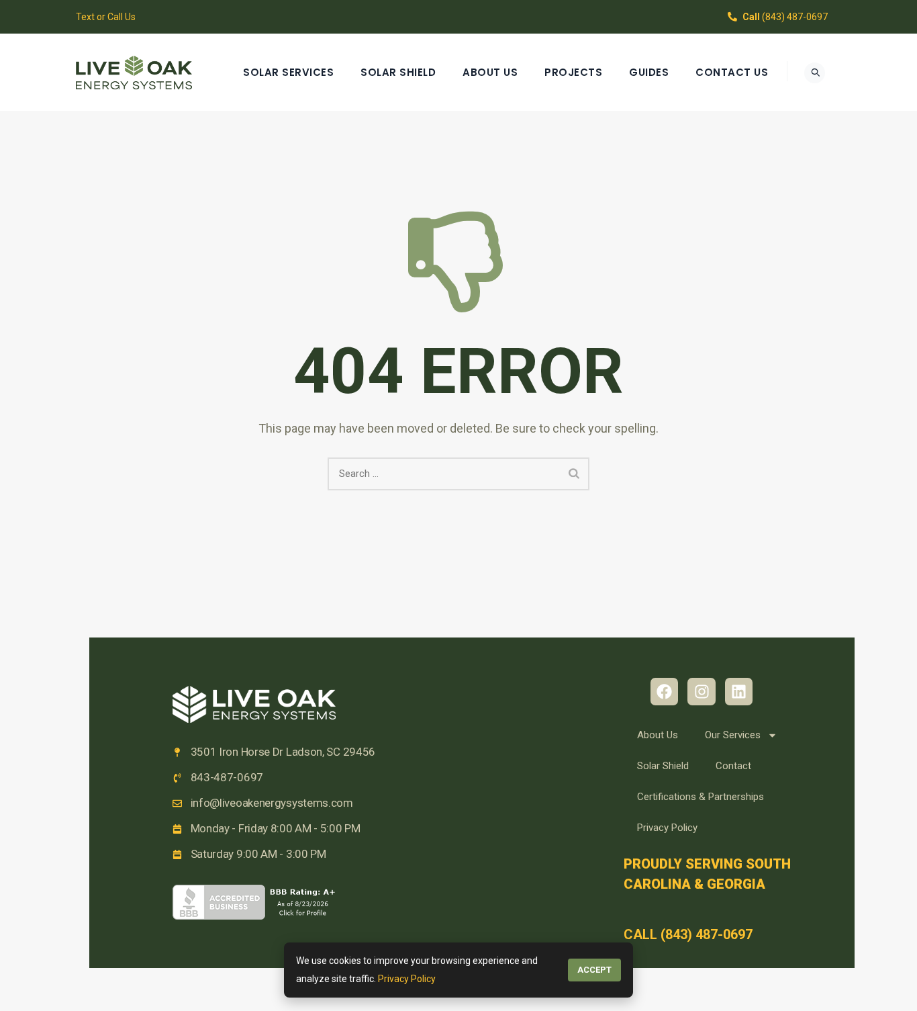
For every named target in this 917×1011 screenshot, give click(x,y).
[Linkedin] (739, 691)
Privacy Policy (667, 828)
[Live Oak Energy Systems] (134, 72)
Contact (733, 766)
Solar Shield (398, 72)
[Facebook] (664, 691)
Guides (649, 72)
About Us (490, 72)
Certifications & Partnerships (700, 797)
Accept (594, 970)
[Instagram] (701, 691)
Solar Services (288, 72)
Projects (573, 72)
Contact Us (731, 72)
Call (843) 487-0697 (688, 934)
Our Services (733, 735)
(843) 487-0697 (785, 16)
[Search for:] (458, 473)
